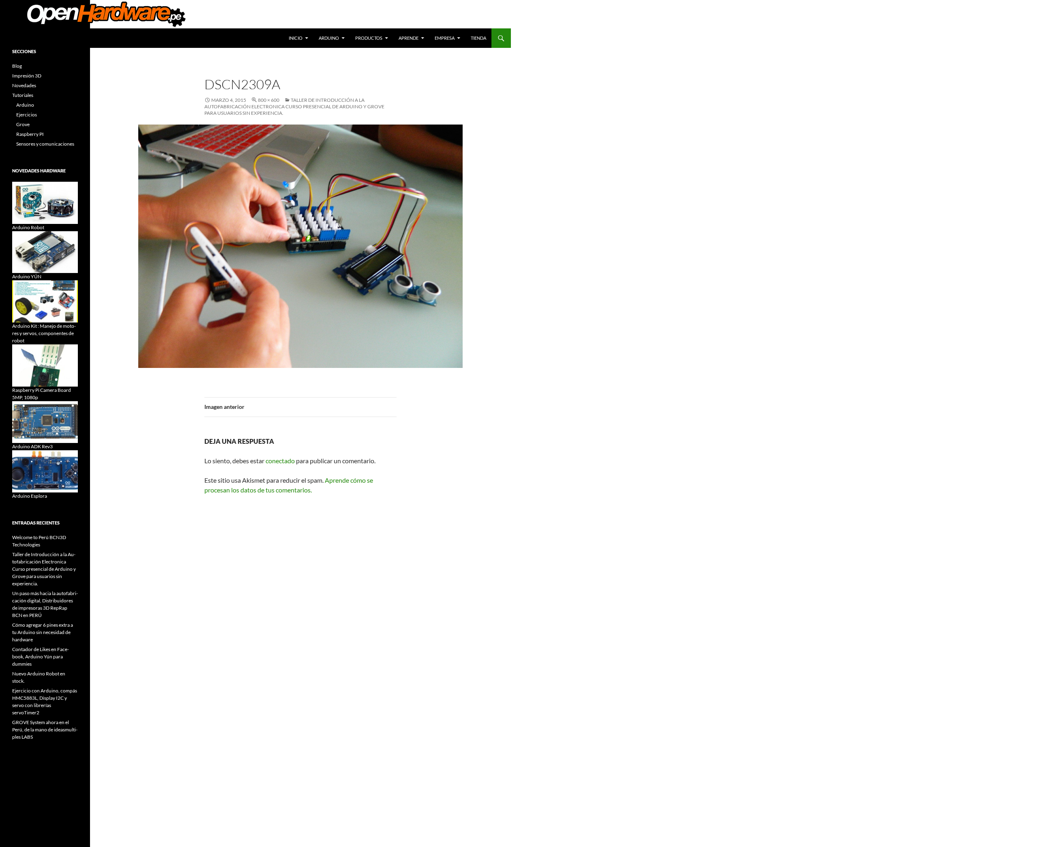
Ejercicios (26, 115)
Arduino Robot (28, 227)
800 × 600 (268, 100)
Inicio (295, 38)
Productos (368, 38)
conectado (280, 460)
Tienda (478, 38)
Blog (17, 66)
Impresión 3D (26, 76)
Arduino (329, 38)
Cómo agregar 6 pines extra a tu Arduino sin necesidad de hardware (42, 632)
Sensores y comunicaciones (45, 144)
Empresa (445, 38)
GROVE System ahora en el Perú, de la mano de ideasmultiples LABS (44, 729)
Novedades (24, 85)
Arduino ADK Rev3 (32, 446)
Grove (23, 124)
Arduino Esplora (29, 496)
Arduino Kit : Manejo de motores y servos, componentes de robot (44, 333)
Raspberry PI (30, 134)
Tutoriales (22, 95)
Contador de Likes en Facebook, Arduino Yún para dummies (40, 656)
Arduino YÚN (26, 276)
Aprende (408, 38)
